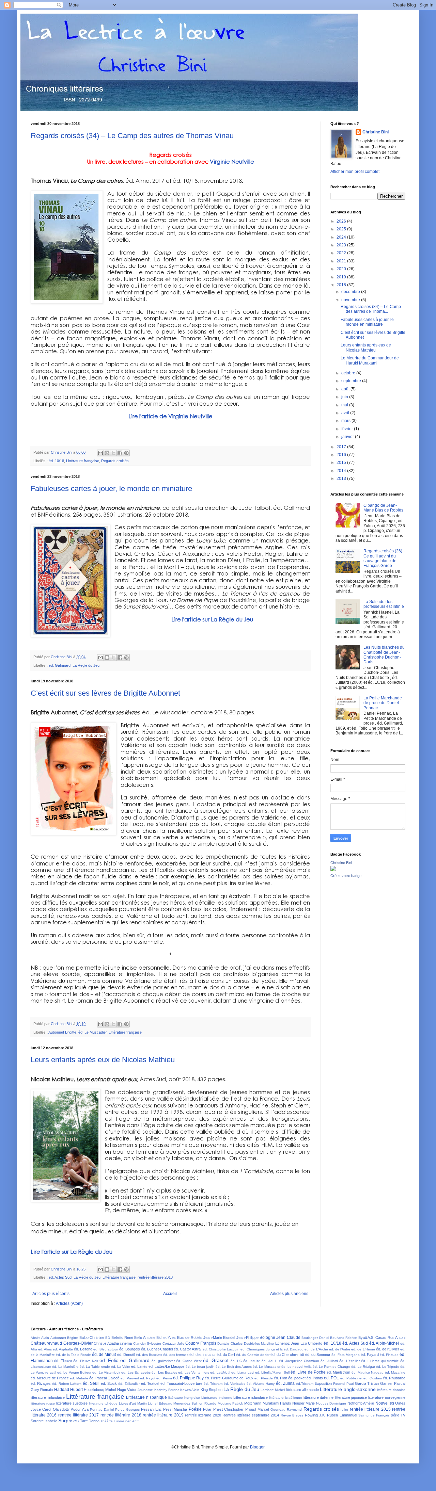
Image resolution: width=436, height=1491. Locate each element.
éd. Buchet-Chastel (157, 1349)
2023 (342, 245)
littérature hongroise (184, 1397)
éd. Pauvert (130, 1378)
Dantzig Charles (230, 1343)
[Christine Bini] (333, 870)
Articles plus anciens (289, 1293)
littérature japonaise (351, 1397)
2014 (342, 470)
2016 (342, 454)
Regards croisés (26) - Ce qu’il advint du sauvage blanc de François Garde (384, 558)
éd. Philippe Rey (188, 1378)
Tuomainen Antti (126, 1421)
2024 (342, 237)
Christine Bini (375, 132)
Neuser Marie (303, 1403)
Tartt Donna (89, 1421)
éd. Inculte (251, 1361)
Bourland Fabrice (343, 1338)
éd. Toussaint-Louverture (181, 1383)
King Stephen (211, 1390)
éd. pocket (297, 1378)
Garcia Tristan (367, 1383)
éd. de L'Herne (363, 1349)
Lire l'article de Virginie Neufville (170, 416)
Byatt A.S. (366, 1337)
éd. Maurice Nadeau (368, 1372)
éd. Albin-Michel (384, 1343)
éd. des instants (202, 1354)
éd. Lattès (139, 1366)
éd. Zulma (285, 1383)
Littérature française (82, 461)
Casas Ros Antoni (390, 1337)
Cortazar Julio (173, 1343)
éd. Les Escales (164, 1372)
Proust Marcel (257, 1409)
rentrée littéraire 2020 (203, 1415)
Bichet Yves (166, 1337)
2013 (342, 478)
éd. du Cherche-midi (287, 1354)
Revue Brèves (292, 1415)
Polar (207, 1409)
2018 (342, 284)
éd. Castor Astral (187, 1349)
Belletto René (122, 1337)
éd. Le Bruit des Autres (234, 1366)
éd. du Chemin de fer (252, 1355)
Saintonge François (373, 1415)
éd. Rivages (41, 1383)
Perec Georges (127, 1409)
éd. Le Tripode (387, 1366)
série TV (398, 1415)
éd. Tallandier (129, 1383)
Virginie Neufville (232, 161)
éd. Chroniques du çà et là (261, 1349)
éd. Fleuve (63, 1361)
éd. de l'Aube (339, 1349)
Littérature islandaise (250, 1397)
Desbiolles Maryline (259, 1343)
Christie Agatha (106, 1343)
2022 (342, 252)
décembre (351, 291)
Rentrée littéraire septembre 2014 (250, 1415)
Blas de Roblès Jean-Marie (199, 1337)
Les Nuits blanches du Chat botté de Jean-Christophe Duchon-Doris (384, 654)
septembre (351, 380)
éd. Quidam (372, 1378)
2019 (342, 277)
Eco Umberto (311, 1343)
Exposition (323, 1383)
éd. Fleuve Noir (85, 1361)
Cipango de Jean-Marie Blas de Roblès (383, 508)
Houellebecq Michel (100, 1390)
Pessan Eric (151, 1409)
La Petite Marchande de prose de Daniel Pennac (382, 703)
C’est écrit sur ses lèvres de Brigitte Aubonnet (105, 693)
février (347, 428)
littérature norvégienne (386, 1397)
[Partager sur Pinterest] (126, 453)
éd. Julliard (329, 1361)
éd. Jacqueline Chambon (299, 1361)
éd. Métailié (79, 1378)
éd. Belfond (83, 1349)
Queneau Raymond (286, 1409)
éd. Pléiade (263, 1378)
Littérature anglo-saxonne (347, 1389)
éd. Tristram (213, 1383)
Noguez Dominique (331, 1403)
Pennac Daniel (101, 1409)
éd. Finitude (389, 1355)
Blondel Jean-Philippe (240, 1337)
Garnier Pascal (392, 1383)
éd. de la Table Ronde (73, 1355)
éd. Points (315, 1378)
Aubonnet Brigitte (62, 1032)
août (346, 389)
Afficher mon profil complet (354, 171)
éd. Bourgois (129, 1349)
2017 (342, 446)
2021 (342, 261)
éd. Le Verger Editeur (74, 1372)
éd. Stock (109, 1383)
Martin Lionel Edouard (154, 1403)
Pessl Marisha (175, 1409)
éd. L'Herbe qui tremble (380, 1361)
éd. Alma (45, 1349)
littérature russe (43, 1403)
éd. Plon (280, 1378)
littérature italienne (318, 1397)
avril (345, 412)
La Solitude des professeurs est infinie (383, 604)
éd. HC (236, 1361)
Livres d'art (127, 1403)
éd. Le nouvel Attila (296, 1366)
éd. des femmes (175, 1355)
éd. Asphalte (63, 1349)
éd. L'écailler (349, 1361)
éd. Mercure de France (50, 1378)
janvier (348, 436)
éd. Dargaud (293, 1349)
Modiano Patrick (230, 1403)
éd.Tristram (304, 1383)
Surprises (68, 1420)
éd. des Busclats (149, 1355)
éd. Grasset (216, 1360)
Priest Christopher (228, 1409)
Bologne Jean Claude (280, 1337)
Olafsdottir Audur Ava (71, 1409)
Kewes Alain (189, 1390)
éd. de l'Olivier (387, 1349)
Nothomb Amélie (360, 1403)
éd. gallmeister (163, 1361)
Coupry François (200, 1343)
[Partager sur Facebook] (119, 453)
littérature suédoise (72, 1403)
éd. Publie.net (351, 1378)
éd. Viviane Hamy (261, 1383)
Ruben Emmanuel (342, 1415)
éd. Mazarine (395, 1372)
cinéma (126, 1343)
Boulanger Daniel (315, 1338)
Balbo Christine (91, 1337)
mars (346, 420)
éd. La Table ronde (95, 1366)
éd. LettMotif (220, 1372)
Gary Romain (42, 1390)
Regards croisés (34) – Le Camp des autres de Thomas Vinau (132, 135)
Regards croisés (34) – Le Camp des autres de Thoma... (371, 309)
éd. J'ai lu (269, 1361)
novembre (351, 299)
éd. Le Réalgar (363, 1366)
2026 (342, 221)
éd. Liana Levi (242, 1372)
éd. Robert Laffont (67, 1383)
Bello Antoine (144, 1337)
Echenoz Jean (287, 1343)
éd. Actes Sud (60, 1277)
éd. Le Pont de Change (331, 1366)
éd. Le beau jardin (200, 1366)
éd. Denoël (126, 1354)
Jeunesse (145, 1390)
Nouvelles (384, 1403)
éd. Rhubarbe (394, 1378)
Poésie (195, 1409)
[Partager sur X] (113, 453)
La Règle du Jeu (86, 665)
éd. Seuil (91, 1383)
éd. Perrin (164, 1378)
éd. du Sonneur (317, 1354)
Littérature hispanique (146, 1397)
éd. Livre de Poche (308, 1372)
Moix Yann (252, 1403)
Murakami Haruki (277, 1403)
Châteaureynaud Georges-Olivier (62, 1343)
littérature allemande (302, 1390)
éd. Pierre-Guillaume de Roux (229, 1378)
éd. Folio (109, 1360)
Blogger (257, 1447)
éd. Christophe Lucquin (221, 1349)
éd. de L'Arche (316, 1349)
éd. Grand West (189, 1361)
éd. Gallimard (60, 665)
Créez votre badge (345, 876)
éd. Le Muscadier (92, 1032)
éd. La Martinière (65, 1366)
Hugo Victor (127, 1390)
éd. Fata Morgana (345, 1355)
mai (345, 405)
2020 (342, 268)
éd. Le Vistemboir (106, 1372)
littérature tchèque (103, 1403)
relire (344, 1409)
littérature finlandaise (48, 1397)
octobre (348, 373)
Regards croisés (115, 461)
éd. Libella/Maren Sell (272, 1372)
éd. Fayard (370, 1354)
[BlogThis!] (107, 453)
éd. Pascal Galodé (104, 1378)
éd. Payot (147, 1378)
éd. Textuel (150, 1383)
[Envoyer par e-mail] (100, 453)
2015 (342, 462)
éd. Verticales (234, 1383)
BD (107, 1338)
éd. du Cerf (226, 1354)
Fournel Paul (343, 1383)
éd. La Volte (120, 1366)
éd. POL (331, 1378)
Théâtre (106, 1421)
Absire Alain (40, 1338)
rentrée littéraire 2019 (163, 1415)
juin (345, 396)
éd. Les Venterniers (193, 1372)
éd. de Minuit (104, 1354)
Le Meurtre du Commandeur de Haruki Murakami (370, 360)
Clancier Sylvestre (147, 1343)
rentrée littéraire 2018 (155, 1277)
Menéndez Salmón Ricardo (194, 1403)
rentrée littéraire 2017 (78, 1415)
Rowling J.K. (315, 1415)
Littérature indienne (216, 1397)
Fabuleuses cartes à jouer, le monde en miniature (111, 488)
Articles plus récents (50, 1293)
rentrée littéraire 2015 (370, 1409)
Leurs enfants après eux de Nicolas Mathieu (103, 1059)
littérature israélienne (285, 1397)
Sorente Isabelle (44, 1421)
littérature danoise (391, 1390)
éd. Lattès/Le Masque (166, 1366)
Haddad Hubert (68, 1389)
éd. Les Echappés (136, 1372)
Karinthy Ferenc (166, 1390)
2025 (342, 229)
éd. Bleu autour (105, 1349)
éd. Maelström (338, 1372)
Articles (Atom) (69, 1303)
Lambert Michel (272, 1390)
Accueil (170, 1293)
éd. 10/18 (56, 461)
